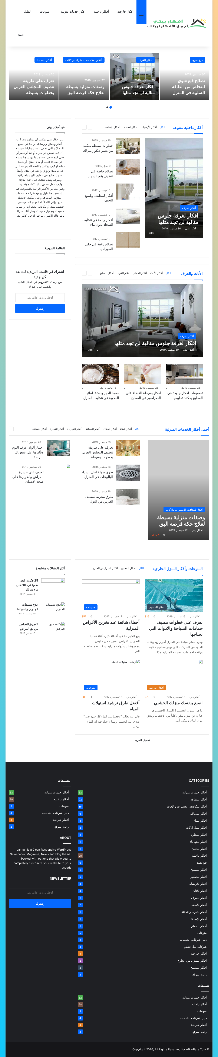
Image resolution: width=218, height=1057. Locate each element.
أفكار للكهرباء (74, 428)
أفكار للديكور (199, 876)
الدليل (27, 11)
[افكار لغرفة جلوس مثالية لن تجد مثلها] (134, 76)
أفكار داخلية (101, 11)
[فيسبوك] (42, 223)
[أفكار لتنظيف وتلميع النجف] (128, 192)
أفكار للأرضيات (149, 127)
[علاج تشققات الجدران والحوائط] (53, 610)
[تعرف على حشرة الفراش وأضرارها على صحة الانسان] (68, 467)
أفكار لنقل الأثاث (196, 827)
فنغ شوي (197, 60)
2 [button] (107, 107)
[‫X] (37, 223)
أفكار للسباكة (93, 428)
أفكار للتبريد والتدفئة (194, 912)
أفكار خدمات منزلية (73, 11)
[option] (184, 76)
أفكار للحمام (140, 273)
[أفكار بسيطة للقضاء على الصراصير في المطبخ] (142, 374)
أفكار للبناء (126, 428)
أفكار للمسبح (128, 568)
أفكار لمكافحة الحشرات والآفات (83, 60)
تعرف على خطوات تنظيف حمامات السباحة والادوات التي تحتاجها (176, 628)
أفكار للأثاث (156, 273)
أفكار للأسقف (130, 127)
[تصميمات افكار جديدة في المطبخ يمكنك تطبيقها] (184, 374)
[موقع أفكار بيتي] (177, 23)
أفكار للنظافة (44, 60)
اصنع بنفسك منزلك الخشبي (178, 702)
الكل (162, 127)
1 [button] (110, 107)
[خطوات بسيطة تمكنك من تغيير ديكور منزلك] (128, 146)
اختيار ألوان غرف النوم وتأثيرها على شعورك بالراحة (27, 452)
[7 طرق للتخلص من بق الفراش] (53, 630)
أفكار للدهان (110, 428)
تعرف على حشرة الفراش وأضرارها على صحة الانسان (27, 477)
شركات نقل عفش (195, 946)
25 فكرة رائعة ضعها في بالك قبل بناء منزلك (27, 585)
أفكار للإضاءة (112, 127)
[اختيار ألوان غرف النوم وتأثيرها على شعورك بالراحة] (58, 448)
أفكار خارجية (125, 11)
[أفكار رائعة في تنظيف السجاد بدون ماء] (128, 216)
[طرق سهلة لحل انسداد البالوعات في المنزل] (128, 473)
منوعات (45, 11)
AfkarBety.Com (196, 1049)
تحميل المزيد (142, 740)
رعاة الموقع (199, 974)
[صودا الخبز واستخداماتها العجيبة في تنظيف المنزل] (100, 374)
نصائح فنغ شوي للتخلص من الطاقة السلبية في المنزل (188, 86)
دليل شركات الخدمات (193, 939)
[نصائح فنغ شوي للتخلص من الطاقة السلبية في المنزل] (184, 76)
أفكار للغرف (145, 60)
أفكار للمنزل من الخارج (105, 568)
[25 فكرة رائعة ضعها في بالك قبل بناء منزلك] (53, 586)
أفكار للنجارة (57, 428)
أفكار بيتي (190, 228)
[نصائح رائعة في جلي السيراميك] (128, 240)
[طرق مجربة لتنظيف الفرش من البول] (128, 497)
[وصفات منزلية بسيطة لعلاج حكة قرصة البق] (84, 76)
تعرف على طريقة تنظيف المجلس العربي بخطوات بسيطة (34, 86)
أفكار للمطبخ (106, 273)
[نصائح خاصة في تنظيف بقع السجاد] (128, 167)
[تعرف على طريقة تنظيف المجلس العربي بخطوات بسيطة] (34, 76)
